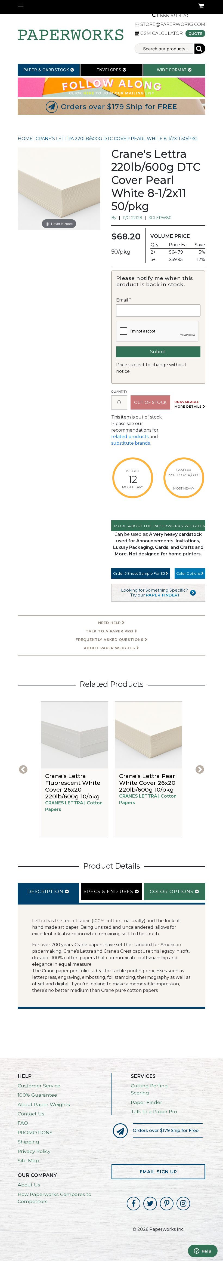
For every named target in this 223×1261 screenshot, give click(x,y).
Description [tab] (46, 891)
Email (123, 300)
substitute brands (130, 443)
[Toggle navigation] (21, 5)
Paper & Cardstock (46, 69)
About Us (29, 1185)
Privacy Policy (34, 1151)
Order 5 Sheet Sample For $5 (139, 573)
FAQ (23, 1123)
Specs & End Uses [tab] (109, 891)
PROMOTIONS (35, 1132)
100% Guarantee (37, 1095)
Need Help (110, 623)
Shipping (28, 1142)
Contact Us (31, 1114)
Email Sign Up (158, 1171)
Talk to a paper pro (110, 631)
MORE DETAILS (189, 406)
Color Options (188, 573)
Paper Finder (146, 1102)
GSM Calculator (161, 33)
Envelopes (110, 69)
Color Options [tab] (172, 891)
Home (25, 138)
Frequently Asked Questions (110, 640)
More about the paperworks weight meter (159, 526)
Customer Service (39, 1085)
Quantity (119, 391)
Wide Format (172, 69)
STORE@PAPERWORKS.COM (172, 24)
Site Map (28, 1160)
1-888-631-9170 (172, 15)
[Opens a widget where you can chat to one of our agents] (203, 1251)
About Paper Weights (110, 648)
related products (129, 436)
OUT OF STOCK (150, 402)
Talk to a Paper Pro (154, 1111)
